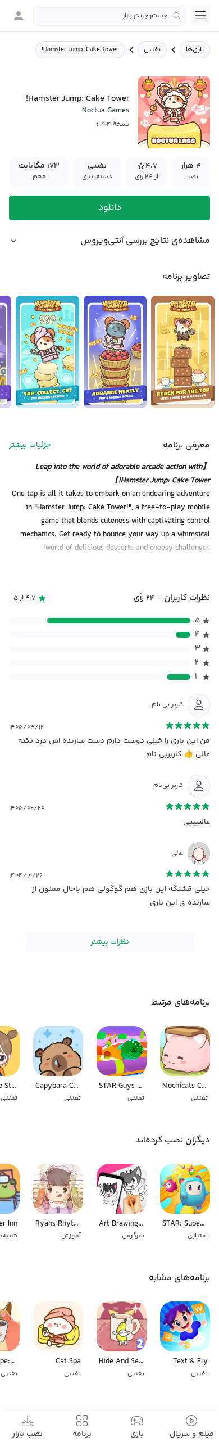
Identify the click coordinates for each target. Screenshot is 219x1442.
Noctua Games (105, 111)
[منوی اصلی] (200, 15)
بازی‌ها (195, 49)
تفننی (152, 49)
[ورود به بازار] (18, 16)
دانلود (109, 208)
